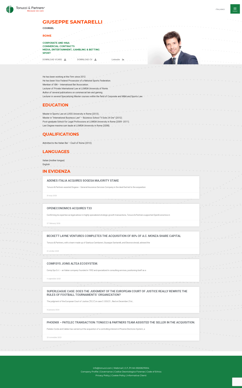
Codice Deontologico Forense (129, 371)
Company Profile (89, 371)
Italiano (220, 9)
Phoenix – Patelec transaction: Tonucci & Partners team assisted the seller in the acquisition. (121, 322)
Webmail (118, 368)
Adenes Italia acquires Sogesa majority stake (83, 180)
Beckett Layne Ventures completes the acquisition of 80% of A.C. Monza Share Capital (114, 236)
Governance (106, 371)
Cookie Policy (118, 375)
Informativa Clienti (136, 375)
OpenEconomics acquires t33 (69, 208)
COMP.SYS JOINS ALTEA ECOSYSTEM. (72, 263)
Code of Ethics (153, 371)
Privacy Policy (103, 375)
